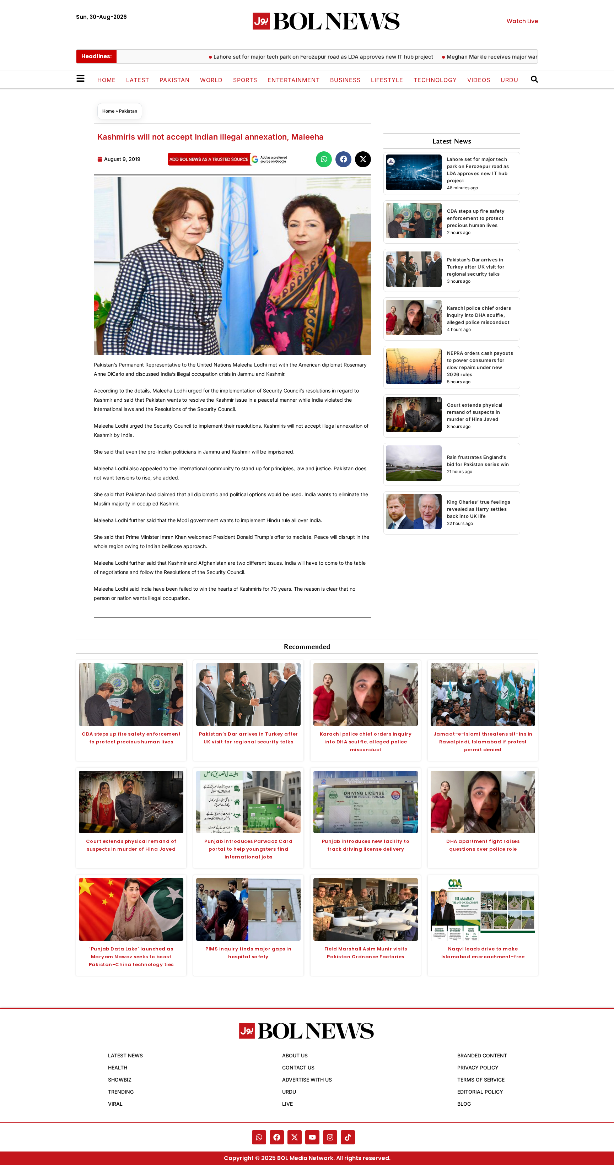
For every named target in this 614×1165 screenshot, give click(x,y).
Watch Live (522, 21)
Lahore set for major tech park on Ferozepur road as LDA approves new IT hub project (296, 56)
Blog (464, 1104)
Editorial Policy (480, 1092)
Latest (137, 79)
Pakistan (175, 79)
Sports (245, 79)
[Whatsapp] (259, 1137)
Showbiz (119, 1080)
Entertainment (294, 79)
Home (106, 79)
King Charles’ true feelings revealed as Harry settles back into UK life (479, 509)
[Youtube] (312, 1137)
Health (117, 1067)
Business (345, 79)
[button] (324, 159)
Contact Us (298, 1067)
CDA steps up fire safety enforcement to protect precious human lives (476, 218)
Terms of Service (481, 1080)
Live (287, 1104)
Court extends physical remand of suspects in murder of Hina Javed (474, 412)
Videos (478, 79)
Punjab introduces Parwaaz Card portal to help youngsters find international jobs (248, 849)
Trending (121, 1092)
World (211, 79)
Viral (115, 1104)
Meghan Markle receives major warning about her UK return (497, 56)
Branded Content (482, 1055)
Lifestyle (387, 79)
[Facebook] (277, 1137)
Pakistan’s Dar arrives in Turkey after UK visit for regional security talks (476, 267)
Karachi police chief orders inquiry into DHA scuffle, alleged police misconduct (479, 315)
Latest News (125, 1055)
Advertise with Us (307, 1080)
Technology (435, 79)
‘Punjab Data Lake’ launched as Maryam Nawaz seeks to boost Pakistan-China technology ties (131, 956)
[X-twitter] (294, 1137)
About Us (295, 1055)
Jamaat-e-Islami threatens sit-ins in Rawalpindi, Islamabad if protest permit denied (483, 742)
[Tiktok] (348, 1137)
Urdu (509, 79)
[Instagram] (330, 1137)
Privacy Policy (478, 1067)
